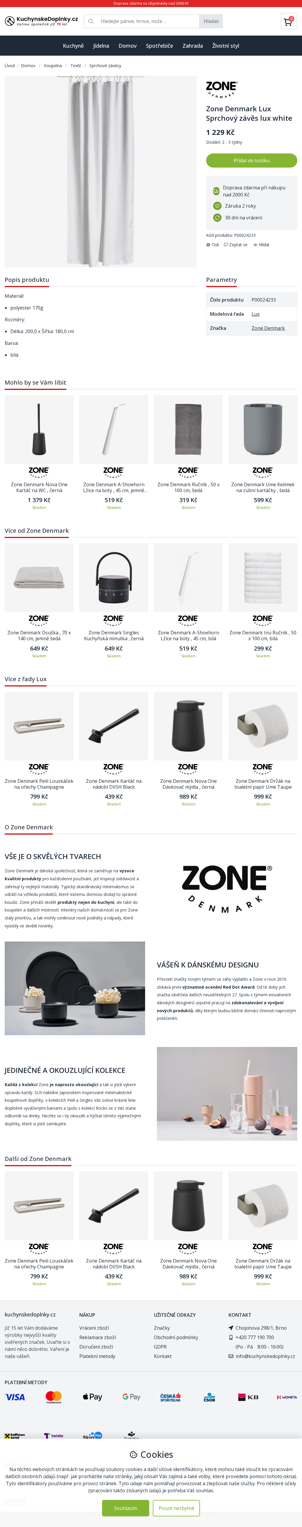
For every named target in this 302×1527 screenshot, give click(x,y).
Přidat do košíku (252, 160)
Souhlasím (125, 1508)
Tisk (215, 244)
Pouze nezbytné (176, 1508)
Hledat (211, 21)
